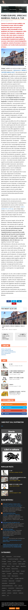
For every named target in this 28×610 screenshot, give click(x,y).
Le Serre (15, 563)
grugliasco (4, 588)
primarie (9, 593)
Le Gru (9, 563)
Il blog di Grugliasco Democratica (11, 504)
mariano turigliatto (17, 590)
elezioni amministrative (7, 585)
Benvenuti (5, 538)
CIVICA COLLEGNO (6, 349)
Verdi (9, 576)
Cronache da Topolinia (13, 559)
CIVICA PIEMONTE (5, 353)
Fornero (19, 561)
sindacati (15, 593)
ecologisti (18, 580)
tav (8, 595)
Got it (17, 608)
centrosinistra (5, 578)
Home (5, 9)
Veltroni (21, 573)
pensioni (4, 593)
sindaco (3, 595)
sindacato (21, 593)
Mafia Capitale (22, 563)
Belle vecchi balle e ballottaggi (5, 337)
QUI (2, 426)
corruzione (4, 580)
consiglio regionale (19, 578)
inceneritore (11, 588)
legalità (3, 590)
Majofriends (6, 537)
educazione (4, 583)
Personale (7, 568)
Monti (13, 566)
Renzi (13, 571)
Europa (9, 561)
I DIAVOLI (3, 354)
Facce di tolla (22, 336)
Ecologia (4, 561)
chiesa (11, 578)
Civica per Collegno (8, 529)
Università (15, 573)
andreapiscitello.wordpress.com (11, 522)
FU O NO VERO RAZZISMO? (9, 530)
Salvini (17, 571)
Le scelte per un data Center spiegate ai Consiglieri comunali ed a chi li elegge (12, 506)
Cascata (5, 523)
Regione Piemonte (6, 571)
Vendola (4, 576)
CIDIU (3, 556)
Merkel (8, 566)
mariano (9, 590)
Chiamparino (9, 556)
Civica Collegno (17, 556)
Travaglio (9, 573)
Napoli (17, 566)
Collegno (4, 559)
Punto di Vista (15, 568)
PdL (3, 568)
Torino (3, 573)
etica (16, 585)
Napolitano (23, 566)
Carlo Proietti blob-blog (9, 513)
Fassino (14, 561)
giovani (20, 585)
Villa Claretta (12, 9)
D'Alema (22, 559)
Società (22, 571)
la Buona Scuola (19, 588)
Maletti (3, 566)
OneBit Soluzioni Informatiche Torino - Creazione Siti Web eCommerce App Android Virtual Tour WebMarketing (13, 545)
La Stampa (4, 563)
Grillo (24, 561)
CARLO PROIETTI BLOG (7, 350)
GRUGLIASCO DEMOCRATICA (8, 352)
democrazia (11, 580)
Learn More (12, 608)
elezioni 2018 (12, 583)
